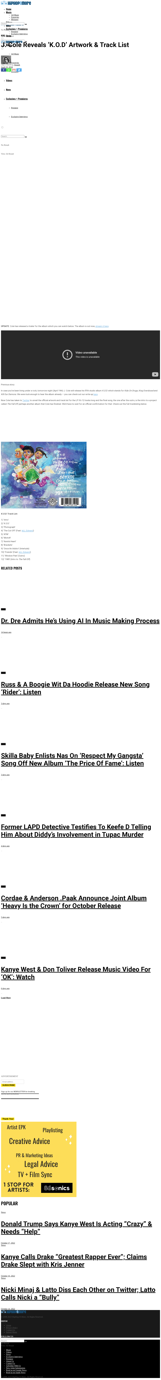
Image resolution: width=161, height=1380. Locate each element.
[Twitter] (19, 70)
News (3, 35)
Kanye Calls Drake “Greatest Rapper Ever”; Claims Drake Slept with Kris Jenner (74, 1260)
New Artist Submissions (15, 1368)
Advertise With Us (13, 1366)
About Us (10, 1361)
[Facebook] (3, 70)
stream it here (102, 326)
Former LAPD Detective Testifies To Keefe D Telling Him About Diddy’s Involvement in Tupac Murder (76, 830)
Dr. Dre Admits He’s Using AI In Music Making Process (80, 621)
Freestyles (15, 17)
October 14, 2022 (8, 1309)
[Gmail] (13, 70)
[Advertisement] (80, 423)
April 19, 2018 (7, 67)
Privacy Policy (12, 1328)
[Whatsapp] (8, 70)
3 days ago (5, 703)
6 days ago (5, 988)
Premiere (14, 32)
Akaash (17, 65)
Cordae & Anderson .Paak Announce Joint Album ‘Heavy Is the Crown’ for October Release (74, 902)
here (95, 394)
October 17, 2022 (8, 1243)
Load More (6, 998)
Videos (9, 1352)
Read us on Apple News (15, 1372)
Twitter (26, 400)
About (8, 1325)
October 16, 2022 (8, 1276)
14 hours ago (6, 632)
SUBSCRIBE (8, 1085)
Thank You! (8, 1119)
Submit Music (11, 1332)
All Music (15, 15)
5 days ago (5, 917)
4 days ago (5, 846)
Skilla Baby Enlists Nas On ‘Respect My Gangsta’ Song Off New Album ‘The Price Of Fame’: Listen (72, 759)
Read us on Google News (16, 1370)
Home (8, 9)
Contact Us (10, 1330)
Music (9, 12)
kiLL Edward (27, 530)
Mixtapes (14, 19)
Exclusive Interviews (19, 34)
